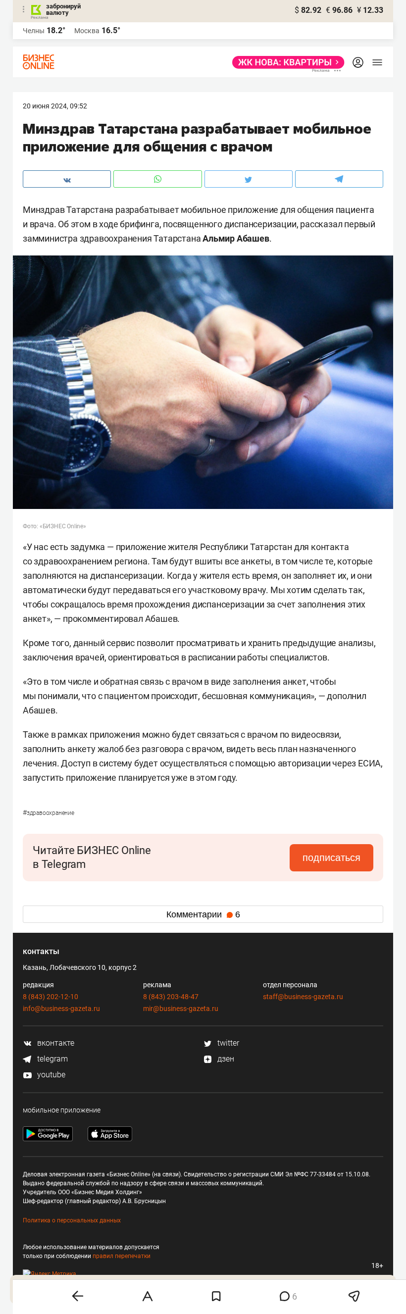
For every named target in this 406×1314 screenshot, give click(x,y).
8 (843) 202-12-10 (50, 997)
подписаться (331, 857)
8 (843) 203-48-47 (171, 997)
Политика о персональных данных (72, 1220)
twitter (227, 1043)
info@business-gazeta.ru (61, 1008)
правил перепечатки (122, 1256)
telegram (51, 1058)
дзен (224, 1058)
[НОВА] (285, 62)
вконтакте (54, 1043)
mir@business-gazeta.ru (180, 1008)
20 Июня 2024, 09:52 (55, 106)
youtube (50, 1074)
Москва (87, 31)
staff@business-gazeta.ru (303, 997)
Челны (34, 31)
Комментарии (203, 914)
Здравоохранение (48, 812)
